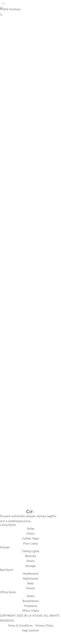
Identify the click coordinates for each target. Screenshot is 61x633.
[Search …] (1, 15)
